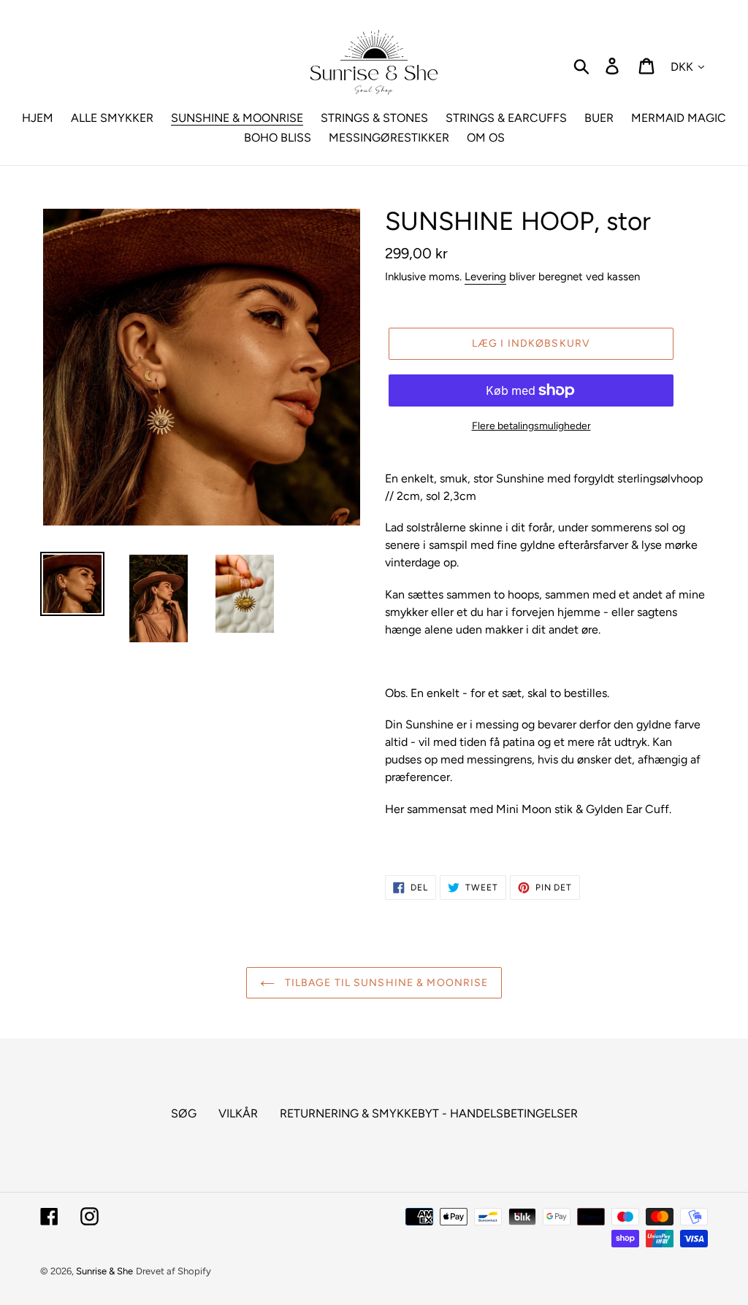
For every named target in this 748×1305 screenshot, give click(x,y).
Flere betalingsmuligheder (531, 426)
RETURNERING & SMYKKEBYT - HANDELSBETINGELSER (429, 1113)
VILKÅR (238, 1113)
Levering (485, 276)
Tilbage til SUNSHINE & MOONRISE (385, 983)
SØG (183, 1113)
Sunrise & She (104, 1271)
